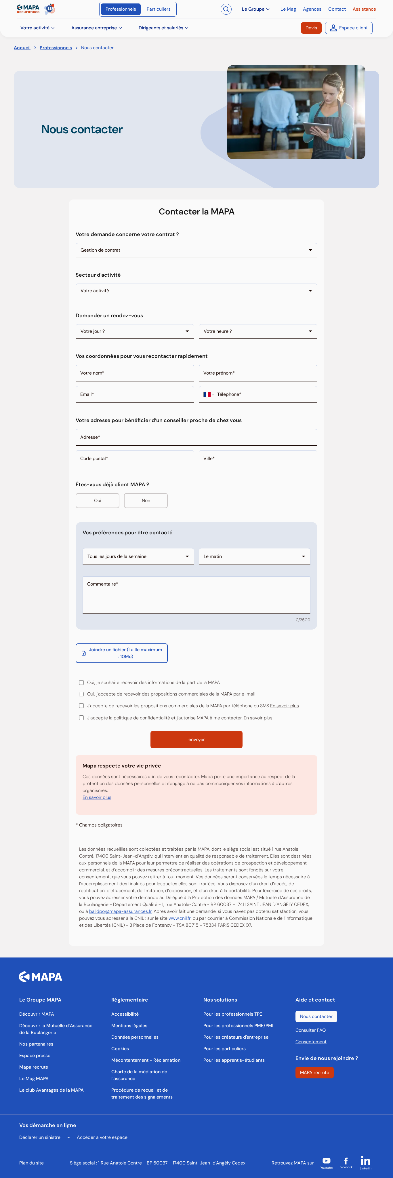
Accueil (22, 48)
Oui (97, 500)
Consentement (311, 1042)
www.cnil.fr (180, 918)
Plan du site (31, 1163)
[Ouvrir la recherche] (226, 9)
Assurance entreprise (94, 28)
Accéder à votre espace (102, 1137)
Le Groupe (253, 9)
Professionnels (56, 48)
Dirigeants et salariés (161, 28)
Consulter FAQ (310, 1030)
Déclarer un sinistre (39, 1137)
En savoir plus (284, 706)
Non (146, 500)
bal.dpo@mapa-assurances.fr (120, 911)
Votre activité (34, 28)
